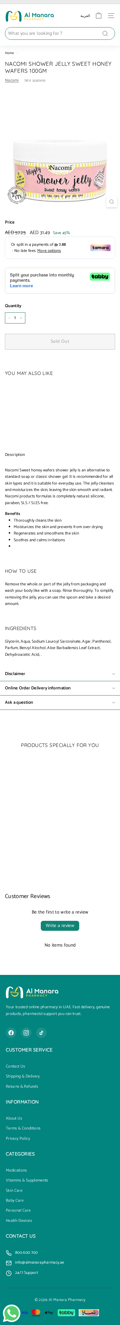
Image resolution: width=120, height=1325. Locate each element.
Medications (16, 1170)
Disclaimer (15, 673)
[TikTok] (41, 1033)
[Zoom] (111, 201)
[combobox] (60, 33)
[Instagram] (26, 1033)
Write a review (60, 926)
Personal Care (18, 1211)
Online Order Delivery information (37, 688)
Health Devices (19, 1221)
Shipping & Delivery (23, 1076)
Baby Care (15, 1201)
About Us (14, 1118)
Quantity (13, 305)
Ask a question (19, 702)
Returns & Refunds (22, 1087)
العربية (85, 15)
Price (10, 222)
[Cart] (98, 15)
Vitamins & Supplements (27, 1180)
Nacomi (12, 80)
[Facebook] (11, 1033)
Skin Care (14, 1191)
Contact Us (15, 1066)
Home (9, 53)
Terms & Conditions (23, 1128)
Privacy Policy (18, 1139)
